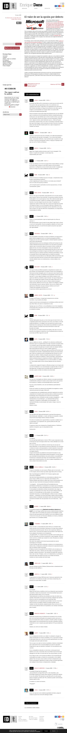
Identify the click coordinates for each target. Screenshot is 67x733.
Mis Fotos (31, 716)
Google (14, 17)
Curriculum (5, 56)
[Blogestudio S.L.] (58, 724)
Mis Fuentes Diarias (33, 718)
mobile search (14, 19)
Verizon (19, 19)
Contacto (47, 8)
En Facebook (6, 60)
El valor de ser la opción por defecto (43, 16)
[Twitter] (57, 6)
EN (61, 3)
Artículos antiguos (7, 61)
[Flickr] (61, 6)
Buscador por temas (12, 48)
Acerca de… (59, 8)
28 (20, 23)
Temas (35, 8)
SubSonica (37, 233)
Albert (36, 633)
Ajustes (53, 730)
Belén (35, 339)
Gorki (35, 174)
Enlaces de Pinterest (22, 720)
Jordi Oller (37, 563)
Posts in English (6, 65)
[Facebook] (56, 6)
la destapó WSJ (57, 35)
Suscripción (41, 720)
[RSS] (63, 6)
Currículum (41, 716)
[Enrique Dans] (10, 6)
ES (63, 3)
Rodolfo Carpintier (39, 668)
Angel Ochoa (37, 192)
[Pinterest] (59, 6)
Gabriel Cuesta (38, 295)
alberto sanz (37, 376)
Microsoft (19, 17)
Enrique (31, 4)
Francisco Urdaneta (39, 613)
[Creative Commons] (60, 727)
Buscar (18, 44)
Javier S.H (36, 574)
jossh (36, 690)
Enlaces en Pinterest (7, 63)
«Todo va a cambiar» (33, 719)
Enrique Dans (12, 106)
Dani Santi (37, 266)
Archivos (24, 8)
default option (10, 17)
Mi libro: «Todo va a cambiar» (9, 58)
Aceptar (46, 730)
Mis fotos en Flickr (7, 64)
